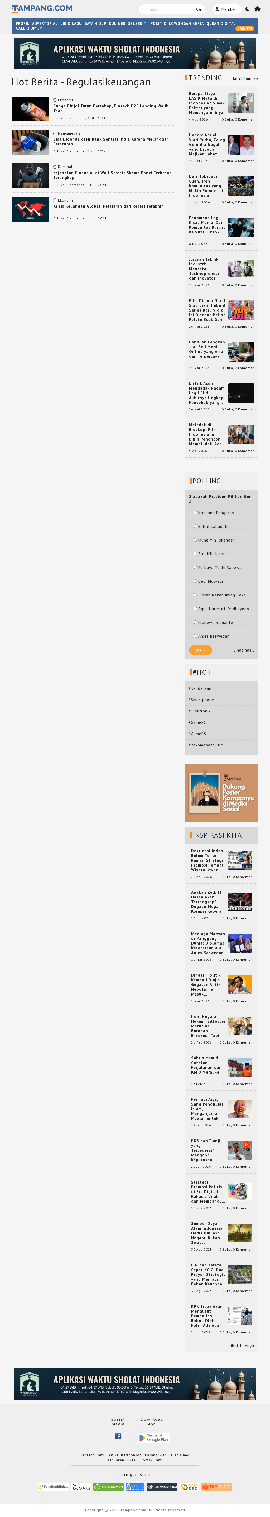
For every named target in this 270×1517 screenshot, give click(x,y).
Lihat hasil (244, 650)
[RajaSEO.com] (189, 1486)
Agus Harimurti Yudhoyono (223, 608)
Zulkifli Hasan (212, 553)
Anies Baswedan (214, 636)
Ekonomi (65, 100)
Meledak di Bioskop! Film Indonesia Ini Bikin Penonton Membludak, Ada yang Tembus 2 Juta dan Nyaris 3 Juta (206, 434)
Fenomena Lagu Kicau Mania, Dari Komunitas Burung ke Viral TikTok (207, 225)
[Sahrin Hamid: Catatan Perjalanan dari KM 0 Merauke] (240, 1067)
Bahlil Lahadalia (214, 526)
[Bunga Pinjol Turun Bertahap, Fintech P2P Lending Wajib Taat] (30, 108)
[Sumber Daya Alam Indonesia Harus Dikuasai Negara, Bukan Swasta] (240, 1232)
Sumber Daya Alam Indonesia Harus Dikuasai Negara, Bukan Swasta (207, 1233)
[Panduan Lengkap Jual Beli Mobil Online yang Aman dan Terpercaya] (241, 351)
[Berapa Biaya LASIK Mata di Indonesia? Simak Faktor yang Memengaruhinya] (241, 102)
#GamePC (197, 722)
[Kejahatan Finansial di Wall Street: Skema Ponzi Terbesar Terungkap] (30, 175)
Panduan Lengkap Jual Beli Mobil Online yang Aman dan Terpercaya (207, 349)
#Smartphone (201, 699)
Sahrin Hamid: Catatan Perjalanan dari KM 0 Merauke (206, 1065)
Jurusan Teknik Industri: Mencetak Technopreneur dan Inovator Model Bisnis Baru (207, 269)
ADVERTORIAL (45, 23)
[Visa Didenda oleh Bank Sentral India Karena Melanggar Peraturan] (30, 142)
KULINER (117, 23)
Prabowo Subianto (215, 622)
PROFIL (23, 23)
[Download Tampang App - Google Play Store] (154, 1437)
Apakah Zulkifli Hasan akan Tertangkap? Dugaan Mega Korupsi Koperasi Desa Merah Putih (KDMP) (208, 902)
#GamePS (197, 733)
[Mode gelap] (247, 9)
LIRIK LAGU (71, 23)
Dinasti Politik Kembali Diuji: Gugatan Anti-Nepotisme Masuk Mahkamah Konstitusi (206, 985)
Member (228, 9)
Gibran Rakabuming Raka (222, 594)
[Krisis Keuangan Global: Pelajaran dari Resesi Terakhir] (30, 208)
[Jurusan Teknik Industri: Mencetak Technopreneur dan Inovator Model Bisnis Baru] (241, 268)
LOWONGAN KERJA (186, 23)
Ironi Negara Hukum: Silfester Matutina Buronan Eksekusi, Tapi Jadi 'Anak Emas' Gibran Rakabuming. (208, 1026)
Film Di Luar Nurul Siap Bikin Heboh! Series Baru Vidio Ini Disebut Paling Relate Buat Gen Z (207, 310)
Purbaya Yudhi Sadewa (220, 567)
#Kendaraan (200, 688)
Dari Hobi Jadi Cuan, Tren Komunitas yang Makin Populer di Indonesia (206, 186)
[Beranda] (257, 9)
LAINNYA (245, 28)
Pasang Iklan (156, 1455)
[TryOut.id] (216, 1486)
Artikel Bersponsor (125, 1455)
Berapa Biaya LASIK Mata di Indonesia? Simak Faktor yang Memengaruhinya (207, 103)
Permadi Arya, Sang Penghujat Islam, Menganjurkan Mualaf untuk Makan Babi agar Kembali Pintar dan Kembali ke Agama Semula (208, 1109)
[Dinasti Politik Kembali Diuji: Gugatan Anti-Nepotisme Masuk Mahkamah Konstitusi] (240, 984)
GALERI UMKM (29, 28)
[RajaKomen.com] (108, 1486)
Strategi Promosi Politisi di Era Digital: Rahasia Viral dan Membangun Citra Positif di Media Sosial (208, 1192)
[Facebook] (118, 1435)
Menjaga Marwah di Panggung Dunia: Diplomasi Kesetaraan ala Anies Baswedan (208, 943)
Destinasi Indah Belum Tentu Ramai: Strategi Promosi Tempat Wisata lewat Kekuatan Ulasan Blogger (208, 860)
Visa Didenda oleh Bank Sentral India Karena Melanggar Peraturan (110, 141)
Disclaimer (180, 1455)
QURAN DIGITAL (221, 23)
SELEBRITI (138, 23)
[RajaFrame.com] (81, 1486)
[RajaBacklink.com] (53, 1486)
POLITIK (158, 23)
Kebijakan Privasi (122, 1460)
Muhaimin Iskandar (216, 540)
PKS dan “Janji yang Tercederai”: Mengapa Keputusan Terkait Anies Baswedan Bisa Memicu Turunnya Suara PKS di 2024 (208, 1150)
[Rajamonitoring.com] (135, 1486)
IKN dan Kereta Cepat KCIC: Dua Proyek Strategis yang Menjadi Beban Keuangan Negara (208, 1274)
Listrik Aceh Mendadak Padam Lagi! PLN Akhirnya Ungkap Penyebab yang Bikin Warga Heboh (207, 393)
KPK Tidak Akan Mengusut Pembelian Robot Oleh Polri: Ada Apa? (207, 1316)
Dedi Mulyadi (210, 581)
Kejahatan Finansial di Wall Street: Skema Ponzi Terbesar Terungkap (112, 175)
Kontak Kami (151, 1460)
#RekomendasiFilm (206, 745)
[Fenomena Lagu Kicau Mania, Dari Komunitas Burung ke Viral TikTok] (241, 226)
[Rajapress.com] (162, 1486)
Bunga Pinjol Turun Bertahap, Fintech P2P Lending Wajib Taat (111, 108)
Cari (199, 9)
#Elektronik (200, 711)
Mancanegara (69, 133)
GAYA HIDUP (95, 23)
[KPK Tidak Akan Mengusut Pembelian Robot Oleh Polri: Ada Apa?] (240, 1315)
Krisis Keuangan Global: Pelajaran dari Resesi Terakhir (108, 206)
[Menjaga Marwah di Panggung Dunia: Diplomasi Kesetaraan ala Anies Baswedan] (240, 942)
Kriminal (65, 167)
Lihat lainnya (245, 78)
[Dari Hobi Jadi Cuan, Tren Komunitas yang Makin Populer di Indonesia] (241, 185)
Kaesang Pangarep (216, 512)
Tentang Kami (92, 1455)
